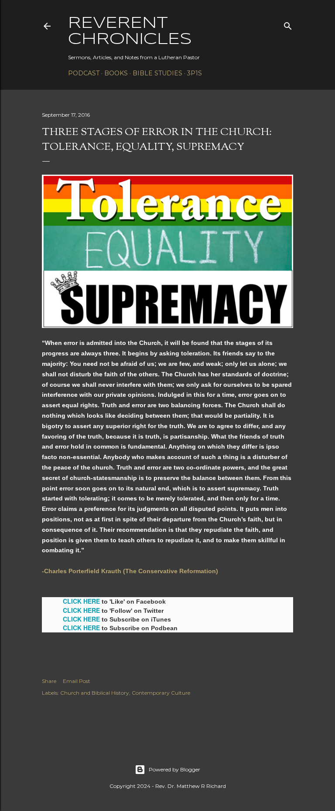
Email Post (76, 681)
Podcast (83, 73)
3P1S (194, 73)
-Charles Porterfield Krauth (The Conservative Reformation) (130, 571)
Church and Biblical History (94, 692)
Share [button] (49, 681)
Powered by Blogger (174, 769)
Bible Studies (157, 73)
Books (116, 73)
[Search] (288, 24)
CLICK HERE (81, 601)
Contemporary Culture (161, 692)
